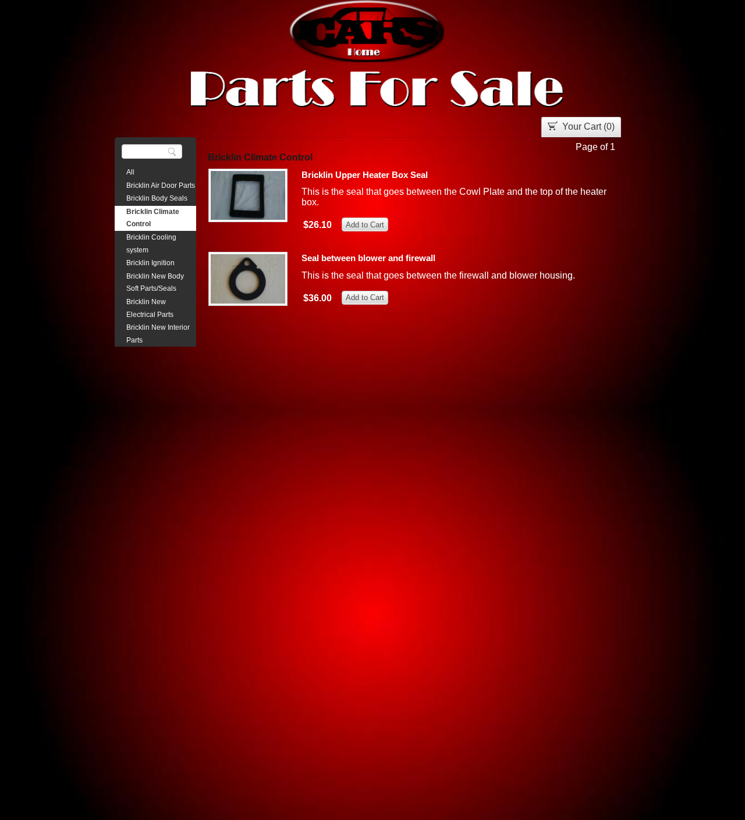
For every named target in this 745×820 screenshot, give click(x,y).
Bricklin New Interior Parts (158, 333)
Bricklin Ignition (150, 263)
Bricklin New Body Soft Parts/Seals (155, 282)
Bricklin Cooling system (151, 243)
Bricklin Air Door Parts (160, 185)
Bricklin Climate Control (152, 218)
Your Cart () (588, 126)
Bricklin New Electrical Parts (149, 308)
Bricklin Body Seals (156, 198)
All (130, 172)
